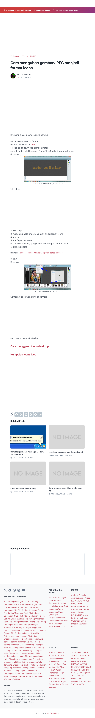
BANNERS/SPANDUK (80, 601)
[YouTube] (23, 590)
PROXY (52, 670)
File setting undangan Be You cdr (22, 642)
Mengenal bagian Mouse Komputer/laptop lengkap (41, 253)
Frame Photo (55, 655)
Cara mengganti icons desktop (29, 346)
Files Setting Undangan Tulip (29, 662)
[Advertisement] (47, 34)
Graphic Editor (59, 661)
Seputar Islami (55, 684)
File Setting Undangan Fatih (16, 613)
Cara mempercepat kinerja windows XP (65, 489)
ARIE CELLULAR (53, 713)
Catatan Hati (77, 609)
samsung (53, 687)
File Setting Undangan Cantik (31, 604)
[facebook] (16, 414)
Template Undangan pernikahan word (20, 670)
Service (65, 684)
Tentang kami (84, 673)
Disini (33, 144)
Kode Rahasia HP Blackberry (23, 488)
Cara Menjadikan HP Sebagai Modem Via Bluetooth (27, 453)
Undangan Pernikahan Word (21, 676)
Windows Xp (78, 684)
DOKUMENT (76, 615)
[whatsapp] (26, 414)
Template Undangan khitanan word (28, 667)
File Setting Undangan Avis (16, 601)
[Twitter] (5, 590)
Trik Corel (75, 675)
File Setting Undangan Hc (30, 616)
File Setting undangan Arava (23, 633)
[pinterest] (35, 414)
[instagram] (18, 590)
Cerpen (86, 609)
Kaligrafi (53, 664)
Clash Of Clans (77, 612)
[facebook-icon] (9, 590)
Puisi (57, 675)
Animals (82, 595)
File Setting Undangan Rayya (25, 627)
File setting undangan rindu (21, 659)
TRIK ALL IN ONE (79, 655)
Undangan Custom (12, 673)
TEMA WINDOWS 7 (79, 652)
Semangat (61, 681)
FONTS (52, 652)
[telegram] (31, 414)
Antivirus (75, 598)
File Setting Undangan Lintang (22, 622)
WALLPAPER (77, 681)
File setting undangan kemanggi (23, 653)
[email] (40, 414)
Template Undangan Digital (16, 665)
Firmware (59, 652)
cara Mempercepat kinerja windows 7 (66, 452)
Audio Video (84, 598)
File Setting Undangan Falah (30, 610)
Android (75, 595)
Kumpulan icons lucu (23, 354)
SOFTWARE (54, 678)
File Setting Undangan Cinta (16, 607)
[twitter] (21, 414)
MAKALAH (60, 667)
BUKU (74, 604)
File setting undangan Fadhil (21, 647)
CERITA (84, 606)
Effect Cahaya (77, 624)
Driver (83, 621)
